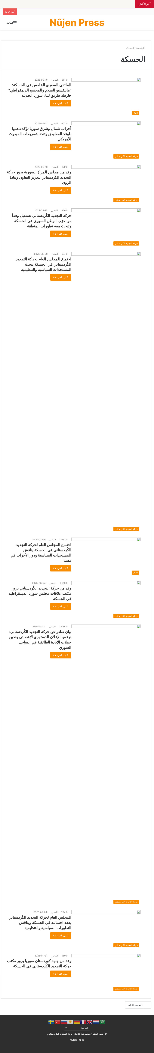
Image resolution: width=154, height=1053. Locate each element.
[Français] (83, 1021)
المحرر (54, 79)
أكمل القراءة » (61, 103)
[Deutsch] (77, 1021)
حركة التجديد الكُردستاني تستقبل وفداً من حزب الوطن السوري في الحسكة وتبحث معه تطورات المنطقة (41, 220)
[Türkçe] (58, 1021)
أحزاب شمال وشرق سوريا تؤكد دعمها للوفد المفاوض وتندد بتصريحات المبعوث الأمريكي (40, 133)
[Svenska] (51, 1021)
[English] (90, 1021)
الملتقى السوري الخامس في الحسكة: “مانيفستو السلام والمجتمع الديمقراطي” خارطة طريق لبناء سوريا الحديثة (39, 90)
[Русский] (64, 1021)
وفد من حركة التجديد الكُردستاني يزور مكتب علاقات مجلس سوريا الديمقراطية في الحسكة (40, 593)
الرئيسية (140, 47)
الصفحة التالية (135, 1005)
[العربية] (102, 1021)
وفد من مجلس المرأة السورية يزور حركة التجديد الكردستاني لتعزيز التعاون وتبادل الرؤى (39, 177)
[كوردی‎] (70, 1021)
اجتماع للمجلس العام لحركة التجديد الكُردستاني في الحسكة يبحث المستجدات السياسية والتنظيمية (43, 264)
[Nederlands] (96, 1021)
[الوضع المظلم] (146, 24)
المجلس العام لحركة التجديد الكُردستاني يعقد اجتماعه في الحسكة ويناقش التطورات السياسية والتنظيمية (39, 922)
